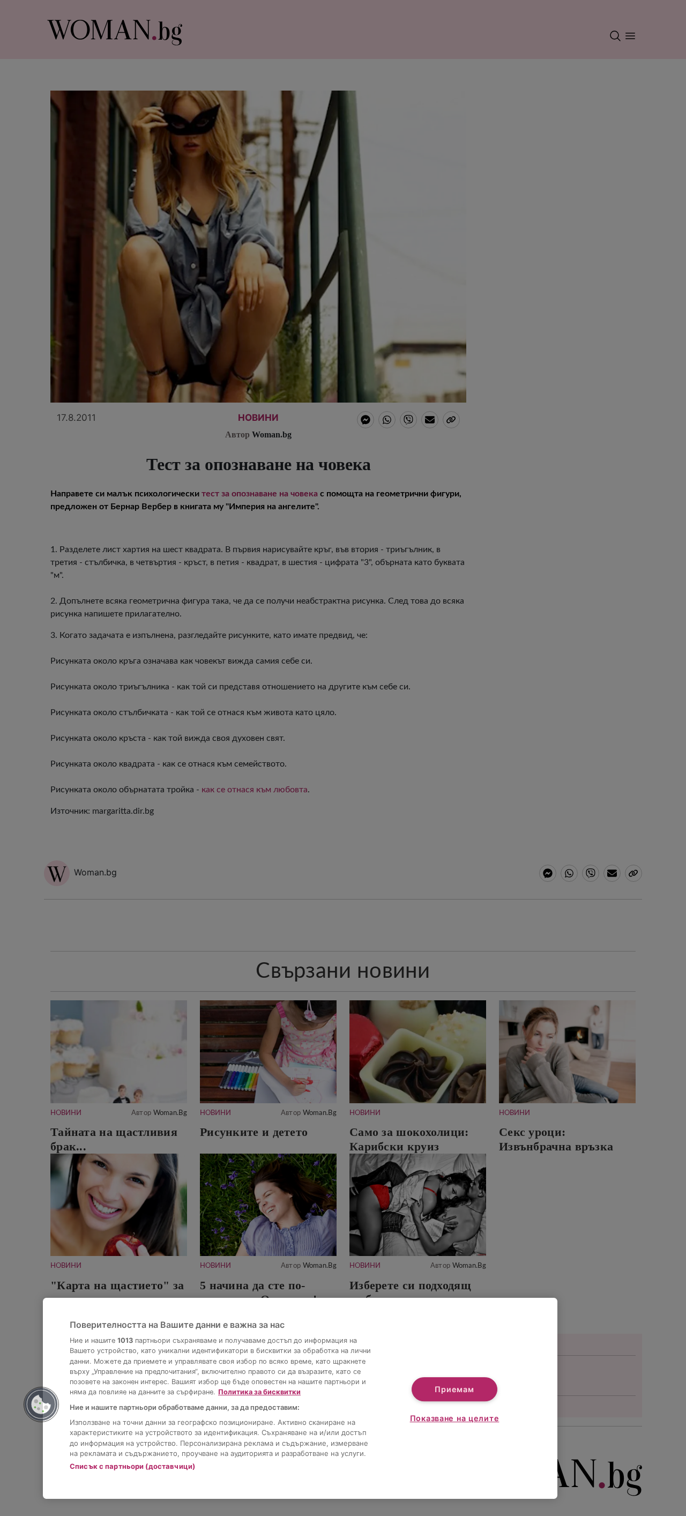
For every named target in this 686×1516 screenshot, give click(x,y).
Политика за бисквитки (259, 1392)
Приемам (454, 1389)
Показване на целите (454, 1418)
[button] (41, 1404)
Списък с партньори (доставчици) (132, 1466)
